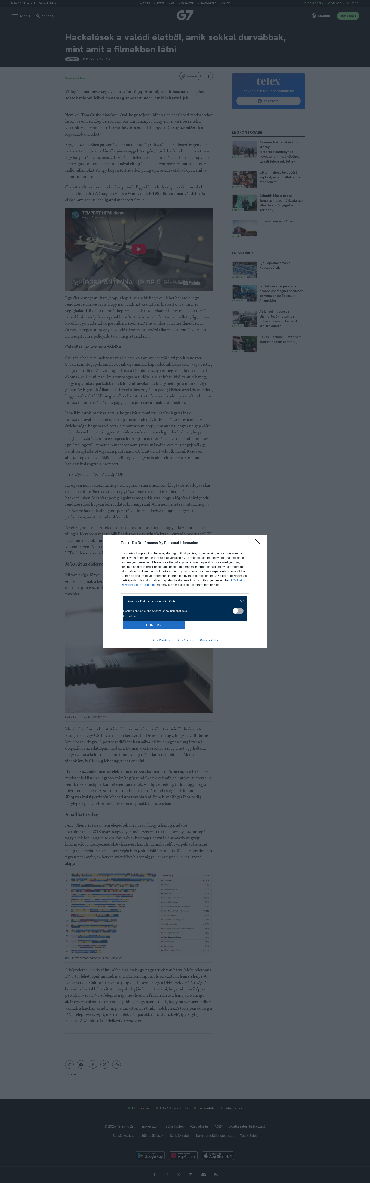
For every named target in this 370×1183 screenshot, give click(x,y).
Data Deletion (161, 640)
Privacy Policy (209, 640)
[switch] (238, 611)
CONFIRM (154, 625)
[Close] (259, 543)
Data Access (185, 640)
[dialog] (185, 591)
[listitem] (183, 601)
